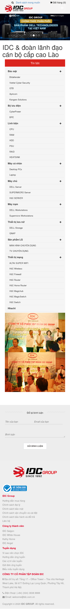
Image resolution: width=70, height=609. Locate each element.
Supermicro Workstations (21, 215)
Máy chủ (12, 181)
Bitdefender (14, 77)
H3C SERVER (16, 198)
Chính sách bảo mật (12, 508)
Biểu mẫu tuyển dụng (13, 569)
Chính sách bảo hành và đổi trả (18, 516)
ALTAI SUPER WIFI (18, 263)
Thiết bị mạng (15, 257)
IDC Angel (7, 543)
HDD (11, 140)
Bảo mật (12, 71)
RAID (11, 151)
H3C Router (14, 279)
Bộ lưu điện (14, 105)
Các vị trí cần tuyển (12, 561)
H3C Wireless (15, 268)
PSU (11, 145)
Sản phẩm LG (15, 239)
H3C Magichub (16, 291)
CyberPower (15, 111)
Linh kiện (13, 123)
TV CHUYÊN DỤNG (18, 250)
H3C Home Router (18, 285)
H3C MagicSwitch (17, 296)
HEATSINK (14, 157)
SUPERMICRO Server (20, 192)
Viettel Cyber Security (19, 82)
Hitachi (12, 308)
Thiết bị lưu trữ (16, 221)
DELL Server (15, 186)
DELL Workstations (18, 210)
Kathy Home (8, 539)
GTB (11, 88)
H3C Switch (15, 302)
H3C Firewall (15, 274)
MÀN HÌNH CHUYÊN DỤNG (22, 245)
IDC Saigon (8, 531)
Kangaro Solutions (18, 99)
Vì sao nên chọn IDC (13, 553)
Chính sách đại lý (11, 504)
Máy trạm (13, 204)
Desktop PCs (15, 169)
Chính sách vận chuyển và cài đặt (19, 512)
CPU (11, 129)
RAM (11, 134)
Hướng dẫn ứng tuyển (13, 557)
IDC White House (11, 535)
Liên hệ (6, 520)
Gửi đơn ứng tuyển (12, 565)
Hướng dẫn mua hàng (13, 500)
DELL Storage (16, 227)
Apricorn (13, 93)
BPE (11, 117)
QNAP (12, 233)
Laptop (12, 174)
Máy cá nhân (15, 163)
